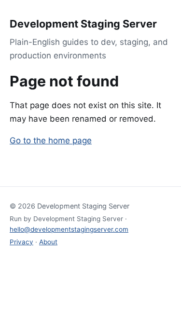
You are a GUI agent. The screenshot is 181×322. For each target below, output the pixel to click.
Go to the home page (51, 140)
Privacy (21, 242)
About (48, 242)
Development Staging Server (83, 23)
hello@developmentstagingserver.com (69, 229)
